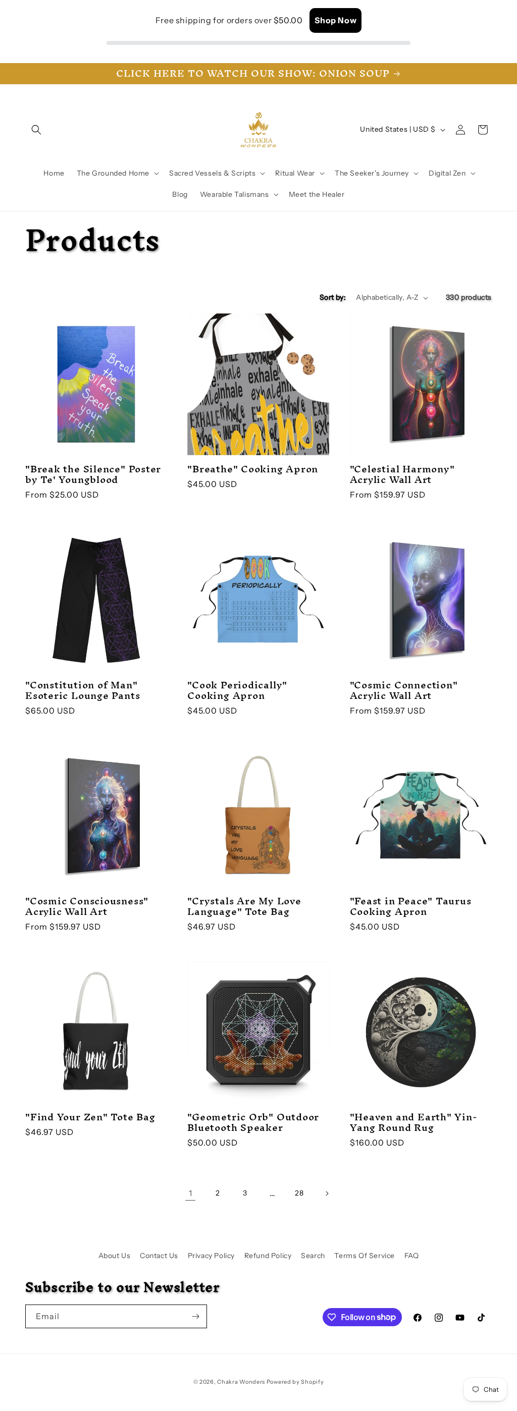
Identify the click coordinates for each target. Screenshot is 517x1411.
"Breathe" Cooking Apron (252, 469)
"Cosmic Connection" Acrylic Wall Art (404, 690)
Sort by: (333, 297)
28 (299, 1193)
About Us (114, 1255)
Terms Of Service (364, 1255)
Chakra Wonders (241, 1381)
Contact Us (159, 1255)
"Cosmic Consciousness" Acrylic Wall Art (86, 906)
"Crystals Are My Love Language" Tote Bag (244, 906)
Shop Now (335, 20)
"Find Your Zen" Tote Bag (90, 1117)
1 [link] (190, 1193)
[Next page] (327, 1193)
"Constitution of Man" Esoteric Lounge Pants (82, 690)
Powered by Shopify (295, 1381)
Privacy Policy (211, 1255)
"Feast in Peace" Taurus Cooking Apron (411, 906)
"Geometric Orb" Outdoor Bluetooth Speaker (253, 1122)
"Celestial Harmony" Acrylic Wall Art (402, 474)
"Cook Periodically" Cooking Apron (237, 690)
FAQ (411, 1255)
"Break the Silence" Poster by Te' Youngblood (93, 474)
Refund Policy (268, 1255)
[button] (36, 130)
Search (313, 1255)
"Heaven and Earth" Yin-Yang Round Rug (414, 1122)
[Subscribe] (195, 1316)
